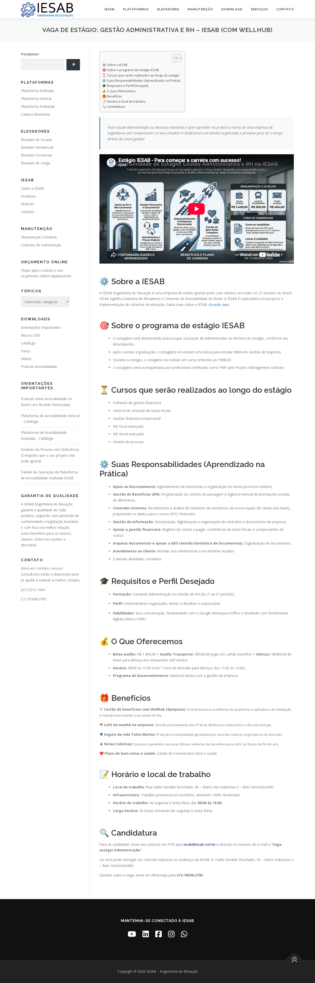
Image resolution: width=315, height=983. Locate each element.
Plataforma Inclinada (37, 90)
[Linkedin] (145, 934)
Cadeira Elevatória (35, 114)
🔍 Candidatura (113, 107)
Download (231, 9)
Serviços (259, 9)
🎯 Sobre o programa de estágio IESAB (130, 70)
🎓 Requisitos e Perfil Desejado (125, 86)
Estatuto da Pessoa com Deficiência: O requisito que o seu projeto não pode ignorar (50, 455)
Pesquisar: (30, 54)
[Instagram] (171, 934)
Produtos (28, 196)
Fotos (25, 351)
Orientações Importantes (41, 327)
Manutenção (200, 9)
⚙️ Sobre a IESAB (114, 65)
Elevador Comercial (36, 155)
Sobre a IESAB (32, 188)
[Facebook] (158, 934)
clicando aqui (218, 304)
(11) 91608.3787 (34, 599)
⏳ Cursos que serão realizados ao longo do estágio (140, 75)
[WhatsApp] (184, 934)
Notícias (27, 204)
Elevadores (168, 9)
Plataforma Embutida (38, 106)
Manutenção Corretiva (39, 237)
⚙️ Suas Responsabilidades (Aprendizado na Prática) (141, 80)
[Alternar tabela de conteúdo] (174, 58)
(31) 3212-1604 (33, 589)
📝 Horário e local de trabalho (124, 101)
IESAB (110, 9)
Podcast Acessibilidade (39, 366)
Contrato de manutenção (41, 245)
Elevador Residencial (37, 147)
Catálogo (28, 343)
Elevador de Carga (35, 163)
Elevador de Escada (36, 139)
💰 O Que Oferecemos (119, 91)
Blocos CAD (30, 335)
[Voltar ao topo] (294, 960)
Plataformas (136, 9)
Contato (285, 9)
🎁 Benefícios (112, 96)
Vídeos (26, 358)
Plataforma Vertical (36, 98)
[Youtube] (132, 934)
